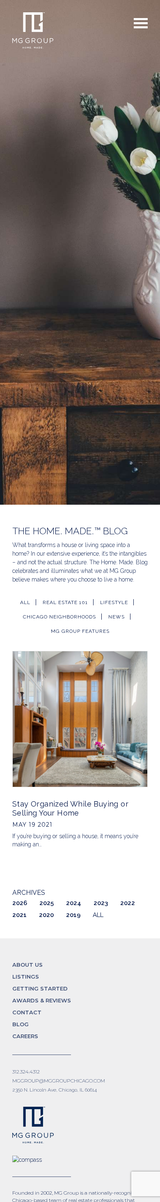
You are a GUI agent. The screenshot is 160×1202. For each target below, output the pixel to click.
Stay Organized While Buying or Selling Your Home (70, 808)
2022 (127, 903)
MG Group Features (80, 631)
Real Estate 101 (65, 602)
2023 (101, 903)
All (25, 602)
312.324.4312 (26, 1072)
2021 (19, 915)
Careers (25, 1036)
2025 (46, 903)
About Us (27, 964)
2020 (46, 915)
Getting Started (40, 988)
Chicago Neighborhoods (59, 617)
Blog (20, 1024)
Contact (26, 1012)
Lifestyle (114, 602)
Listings (25, 976)
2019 (73, 915)
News (116, 617)
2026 (19, 903)
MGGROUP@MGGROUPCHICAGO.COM (58, 1081)
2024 (73, 903)
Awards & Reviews (41, 1000)
